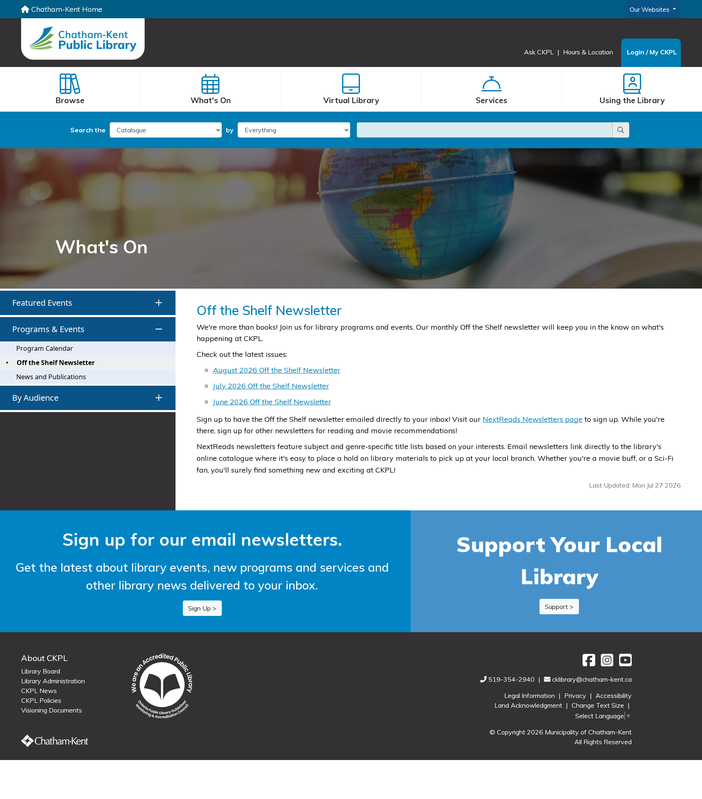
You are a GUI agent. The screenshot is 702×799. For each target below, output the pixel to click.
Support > (559, 606)
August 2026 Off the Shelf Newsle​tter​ (276, 370)
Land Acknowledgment (529, 705)
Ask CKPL (539, 52)
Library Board (40, 671)
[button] (88, 303)
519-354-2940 (512, 679)
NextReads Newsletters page (533, 419)
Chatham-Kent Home (65, 8)
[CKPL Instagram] (606, 663)
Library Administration (53, 681)
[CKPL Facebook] (587, 663)
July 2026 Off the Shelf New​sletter (271, 386)
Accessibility (614, 695)
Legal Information (530, 695)
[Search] (620, 130)
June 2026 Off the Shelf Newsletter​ (272, 401)
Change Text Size (599, 705)
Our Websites (650, 9)
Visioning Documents (51, 710)
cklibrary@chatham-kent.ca (592, 679)
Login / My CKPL (652, 52)
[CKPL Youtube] (623, 663)
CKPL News (39, 691)
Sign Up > (202, 608)
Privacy (576, 695)
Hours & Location (588, 52)
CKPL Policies (41, 700)
